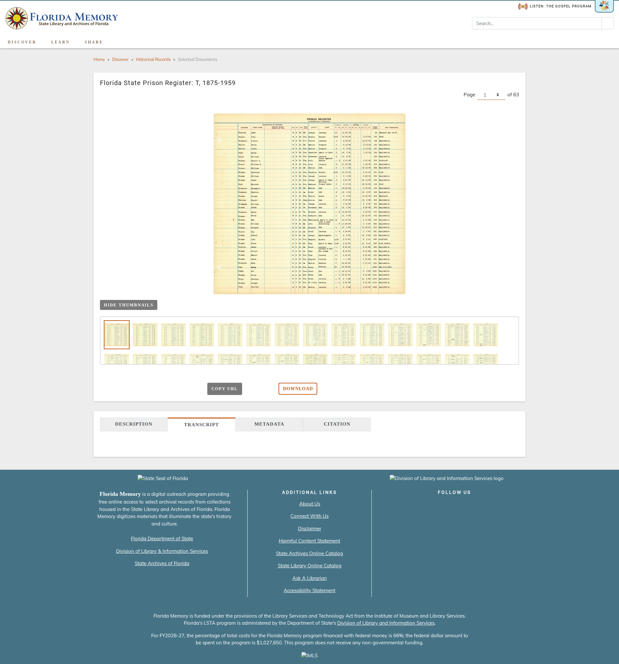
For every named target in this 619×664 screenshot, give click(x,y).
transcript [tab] (201, 424)
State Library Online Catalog (309, 566)
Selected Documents (197, 59)
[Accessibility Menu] (607, 40)
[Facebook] (417, 506)
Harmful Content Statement (309, 541)
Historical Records (153, 59)
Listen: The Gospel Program (561, 6)
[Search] (608, 23)
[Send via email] (136, 389)
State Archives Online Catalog (309, 553)
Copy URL (224, 388)
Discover (22, 42)
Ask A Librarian (309, 578)
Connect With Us (309, 516)
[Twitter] (436, 506)
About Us (309, 504)
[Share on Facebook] (149, 389)
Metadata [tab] (269, 424)
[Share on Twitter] (161, 389)
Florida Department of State (162, 538)
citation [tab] (337, 424)
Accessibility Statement (309, 590)
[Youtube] (473, 506)
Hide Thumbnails (128, 305)
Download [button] (298, 388)
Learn (60, 42)
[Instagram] (454, 506)
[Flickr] (491, 506)
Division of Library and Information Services (386, 623)
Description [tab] (133, 424)
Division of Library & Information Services (162, 551)
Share (94, 42)
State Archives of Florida (162, 563)
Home (99, 59)
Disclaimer (309, 528)
